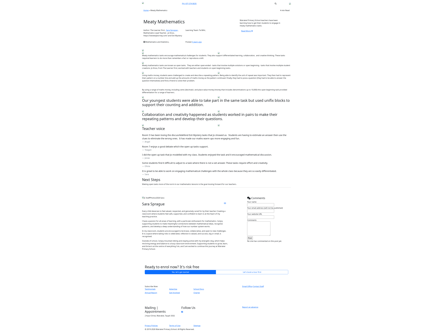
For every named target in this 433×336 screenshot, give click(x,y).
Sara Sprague (172, 30)
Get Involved (174, 292)
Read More (246, 31)
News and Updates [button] (253, 3)
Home (146, 10)
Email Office (247, 286)
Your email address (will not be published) (265, 208)
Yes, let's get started (180, 272)
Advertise (173, 289)
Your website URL (254, 214)
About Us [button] (229, 3)
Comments (252, 220)
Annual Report (151, 292)
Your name (251, 202)
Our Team (220, 3)
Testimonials (150, 289)
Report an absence (250, 307)
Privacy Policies (151, 325)
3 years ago (197, 42)
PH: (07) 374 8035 (189, 3)
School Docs (198, 289)
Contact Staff (258, 286)
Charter (196, 292)
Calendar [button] (239, 3)
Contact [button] (211, 3)
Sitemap (196, 325)
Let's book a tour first (252, 272)
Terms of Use (174, 325)
